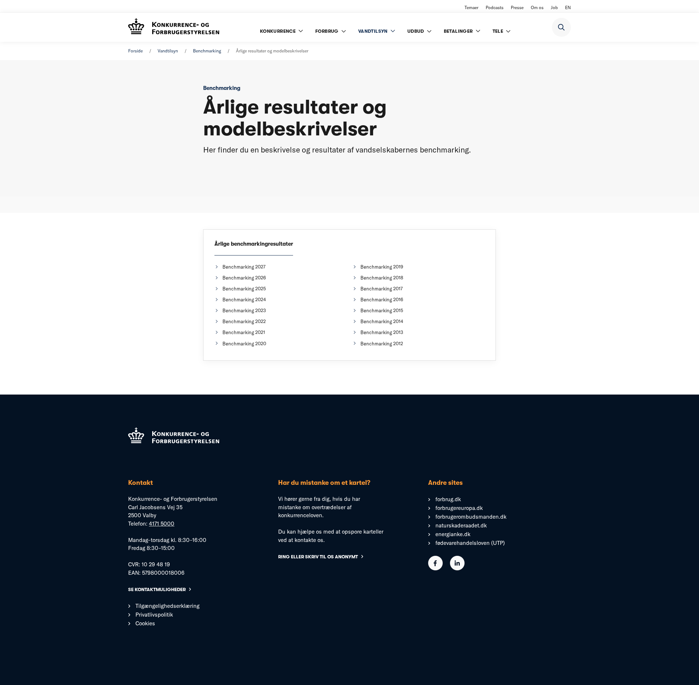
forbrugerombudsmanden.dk (470, 516)
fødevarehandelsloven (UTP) (470, 542)
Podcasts (494, 7)
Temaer (471, 7)
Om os (537, 7)
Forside (135, 51)
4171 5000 (161, 523)
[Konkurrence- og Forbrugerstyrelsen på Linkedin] (457, 568)
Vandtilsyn (168, 51)
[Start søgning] (561, 27)
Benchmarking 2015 (381, 310)
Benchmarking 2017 (381, 289)
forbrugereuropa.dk (459, 507)
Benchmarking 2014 (381, 321)
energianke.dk (452, 534)
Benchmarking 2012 (381, 344)
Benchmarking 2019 (381, 267)
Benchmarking (207, 51)
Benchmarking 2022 (244, 321)
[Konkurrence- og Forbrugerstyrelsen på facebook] (435, 568)
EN (568, 7)
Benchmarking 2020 (244, 344)
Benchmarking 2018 (381, 278)
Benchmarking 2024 (244, 299)
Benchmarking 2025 (244, 289)
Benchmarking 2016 (381, 299)
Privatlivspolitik (154, 614)
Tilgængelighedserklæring (167, 605)
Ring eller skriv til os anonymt (318, 556)
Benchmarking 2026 (244, 278)
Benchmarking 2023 (244, 310)
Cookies (145, 623)
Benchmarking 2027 (243, 267)
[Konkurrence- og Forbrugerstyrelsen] (173, 27)
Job (554, 7)
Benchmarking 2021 (243, 332)
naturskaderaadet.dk (461, 525)
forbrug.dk (448, 499)
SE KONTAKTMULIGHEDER (157, 589)
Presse (517, 7)
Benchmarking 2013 (381, 332)
